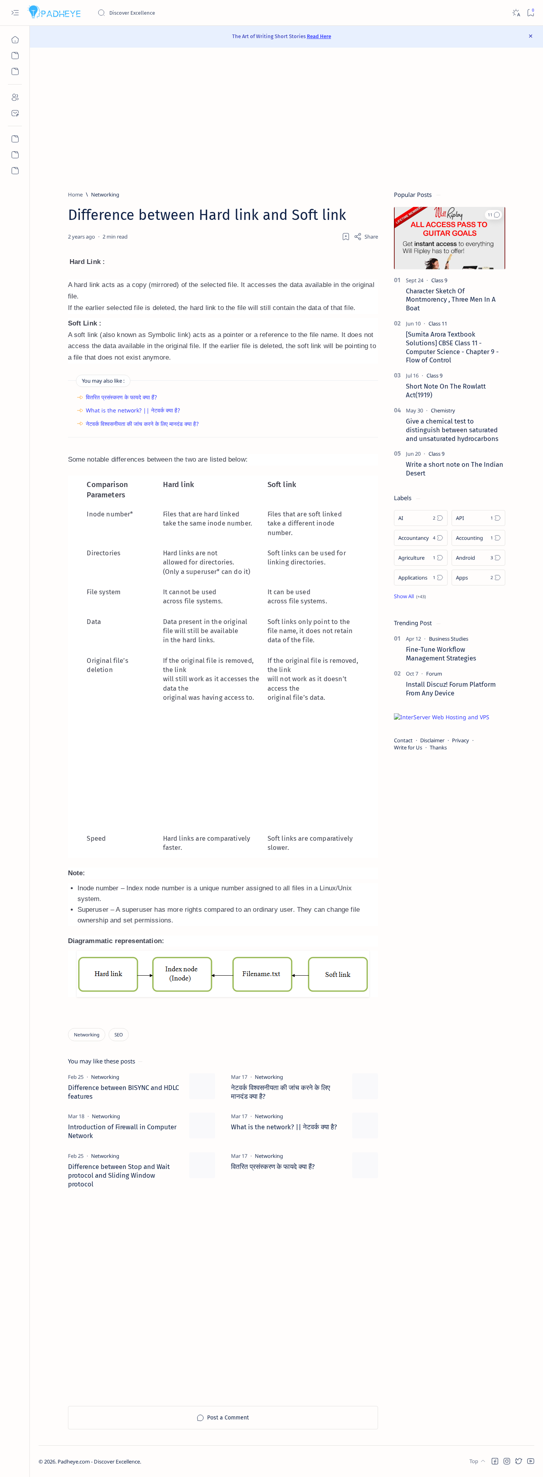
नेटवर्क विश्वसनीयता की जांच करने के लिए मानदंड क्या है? (142, 424)
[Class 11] (438, 323)
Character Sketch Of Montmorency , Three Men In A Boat (451, 299)
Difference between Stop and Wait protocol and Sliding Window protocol (119, 1175)
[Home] (15, 40)
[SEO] (119, 1034)
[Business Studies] (448, 639)
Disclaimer (432, 740)
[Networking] (86, 1034)
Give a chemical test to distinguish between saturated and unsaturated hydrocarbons (452, 430)
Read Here (319, 36)
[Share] (366, 237)
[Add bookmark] (346, 237)
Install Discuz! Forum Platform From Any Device (451, 688)
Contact (403, 740)
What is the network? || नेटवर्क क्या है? (133, 410)
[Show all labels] (410, 596)
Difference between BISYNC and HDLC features (123, 1092)
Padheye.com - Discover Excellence (99, 1461)
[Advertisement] (286, 119)
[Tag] (105, 1077)
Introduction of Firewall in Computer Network (122, 1131)
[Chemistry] (443, 410)
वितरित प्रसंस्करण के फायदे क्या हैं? (121, 397)
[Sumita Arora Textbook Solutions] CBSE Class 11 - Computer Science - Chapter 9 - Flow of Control (452, 347)
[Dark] (516, 13)
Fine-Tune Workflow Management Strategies (441, 653)
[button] (493, 215)
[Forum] (434, 673)
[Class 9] (439, 280)
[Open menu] (15, 13)
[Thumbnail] (202, 1086)
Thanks (438, 747)
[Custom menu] (15, 139)
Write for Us (408, 747)
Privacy (460, 740)
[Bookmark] (530, 13)
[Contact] (15, 113)
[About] (15, 97)
